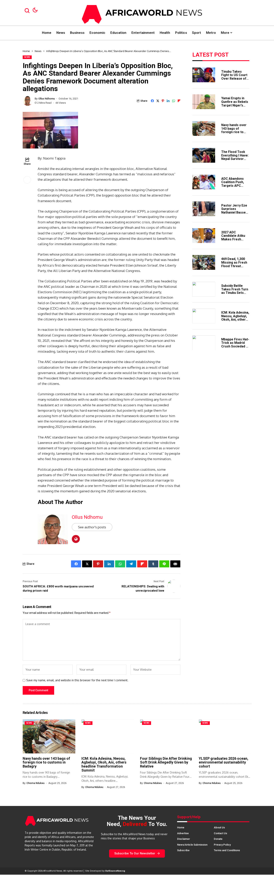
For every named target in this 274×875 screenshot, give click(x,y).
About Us (219, 827)
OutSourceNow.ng (115, 871)
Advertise (183, 833)
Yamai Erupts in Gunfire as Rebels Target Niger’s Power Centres (234, 103)
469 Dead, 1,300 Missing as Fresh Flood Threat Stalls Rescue (234, 264)
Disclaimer (183, 838)
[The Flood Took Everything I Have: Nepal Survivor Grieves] (203, 155)
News (38, 51)
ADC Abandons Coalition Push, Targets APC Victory (232, 184)
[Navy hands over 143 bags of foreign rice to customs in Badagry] (203, 128)
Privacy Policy (222, 844)
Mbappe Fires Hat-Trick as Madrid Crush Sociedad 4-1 (235, 344)
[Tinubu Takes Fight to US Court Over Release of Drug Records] (203, 74)
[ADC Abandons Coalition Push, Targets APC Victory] (203, 182)
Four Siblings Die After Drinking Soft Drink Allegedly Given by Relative (166, 762)
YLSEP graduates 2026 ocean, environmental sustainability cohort (223, 762)
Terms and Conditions (227, 850)
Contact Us (220, 833)
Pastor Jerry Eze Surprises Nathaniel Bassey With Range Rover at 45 (234, 212)
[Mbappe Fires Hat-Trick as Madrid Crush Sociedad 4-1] (203, 342)
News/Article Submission (192, 844)
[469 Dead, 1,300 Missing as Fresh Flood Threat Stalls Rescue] (203, 262)
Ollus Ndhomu (46, 98)
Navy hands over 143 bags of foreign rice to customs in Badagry (234, 132)
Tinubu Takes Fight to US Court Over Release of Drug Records (234, 76)
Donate (218, 838)
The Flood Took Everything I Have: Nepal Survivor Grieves (235, 157)
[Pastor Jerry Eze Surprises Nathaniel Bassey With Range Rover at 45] (203, 208)
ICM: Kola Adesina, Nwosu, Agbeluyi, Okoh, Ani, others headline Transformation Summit (235, 321)
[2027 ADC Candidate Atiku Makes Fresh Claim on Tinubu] (203, 235)
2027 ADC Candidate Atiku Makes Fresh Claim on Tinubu (233, 237)
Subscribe (183, 850)
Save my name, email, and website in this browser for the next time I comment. (77, 680)
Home (26, 51)
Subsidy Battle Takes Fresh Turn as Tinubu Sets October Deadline (234, 291)
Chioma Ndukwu (35, 783)
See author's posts (92, 527)
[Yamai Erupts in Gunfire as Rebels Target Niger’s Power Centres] (203, 101)
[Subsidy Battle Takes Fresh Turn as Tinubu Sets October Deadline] (203, 289)
